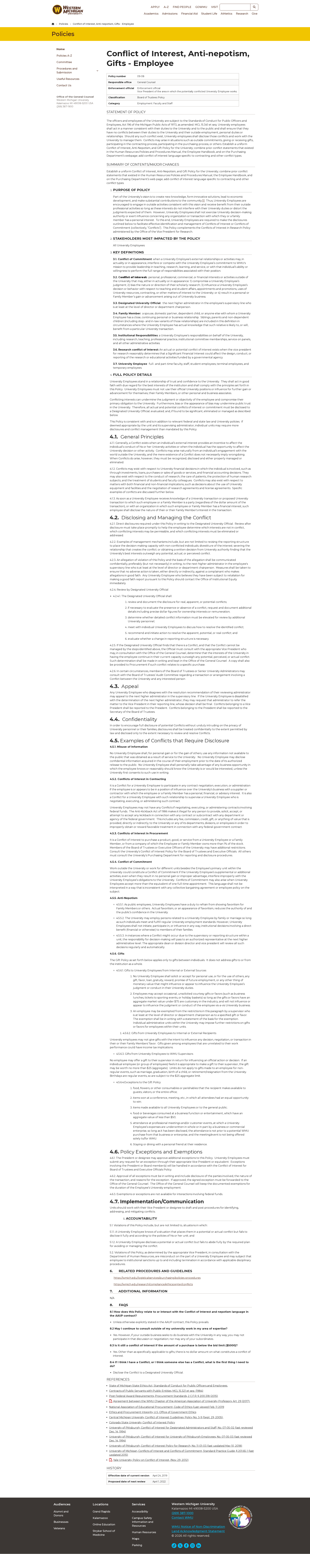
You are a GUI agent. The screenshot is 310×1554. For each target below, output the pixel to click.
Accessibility (140, 1511)
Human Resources (144, 1532)
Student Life (209, 13)
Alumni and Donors (61, 1513)
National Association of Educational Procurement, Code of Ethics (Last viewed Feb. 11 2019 (166, 1407)
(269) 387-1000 (182, 1513)
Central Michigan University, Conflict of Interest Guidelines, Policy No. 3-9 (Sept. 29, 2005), (166, 1417)
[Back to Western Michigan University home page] (68, 10)
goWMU (201, 7)
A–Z (166, 7)
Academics (151, 13)
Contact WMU (182, 1517)
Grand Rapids (101, 1511)
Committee (64, 62)
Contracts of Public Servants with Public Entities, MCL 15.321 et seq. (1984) (156, 1390)
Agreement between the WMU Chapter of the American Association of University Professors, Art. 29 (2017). (181, 1401)
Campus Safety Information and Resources (142, 1522)
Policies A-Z (64, 55)
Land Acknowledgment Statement (198, 1531)
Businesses (61, 1521)
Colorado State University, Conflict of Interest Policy (142, 1422)
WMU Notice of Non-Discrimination (198, 1526)
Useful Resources (68, 78)
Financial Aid (189, 13)
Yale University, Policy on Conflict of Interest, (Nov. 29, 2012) (151, 1460)
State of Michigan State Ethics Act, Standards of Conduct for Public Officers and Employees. (168, 1385)
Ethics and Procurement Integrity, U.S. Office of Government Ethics (152, 1412)
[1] (203, 200)
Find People (182, 7)
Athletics (226, 13)
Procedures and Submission (67, 70)
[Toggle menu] (96, 70)
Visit (214, 7)
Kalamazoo (100, 1518)
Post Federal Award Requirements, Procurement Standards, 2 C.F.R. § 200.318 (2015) (163, 1396)
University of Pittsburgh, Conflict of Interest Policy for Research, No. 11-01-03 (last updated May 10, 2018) (175, 1445)
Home (61, 49)
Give (254, 13)
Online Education (104, 1524)
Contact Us (64, 85)
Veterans (59, 1528)
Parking (137, 1545)
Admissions (170, 13)
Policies (63, 23)
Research (242, 13)
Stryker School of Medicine (104, 1532)
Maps (135, 1538)
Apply (155, 7)
